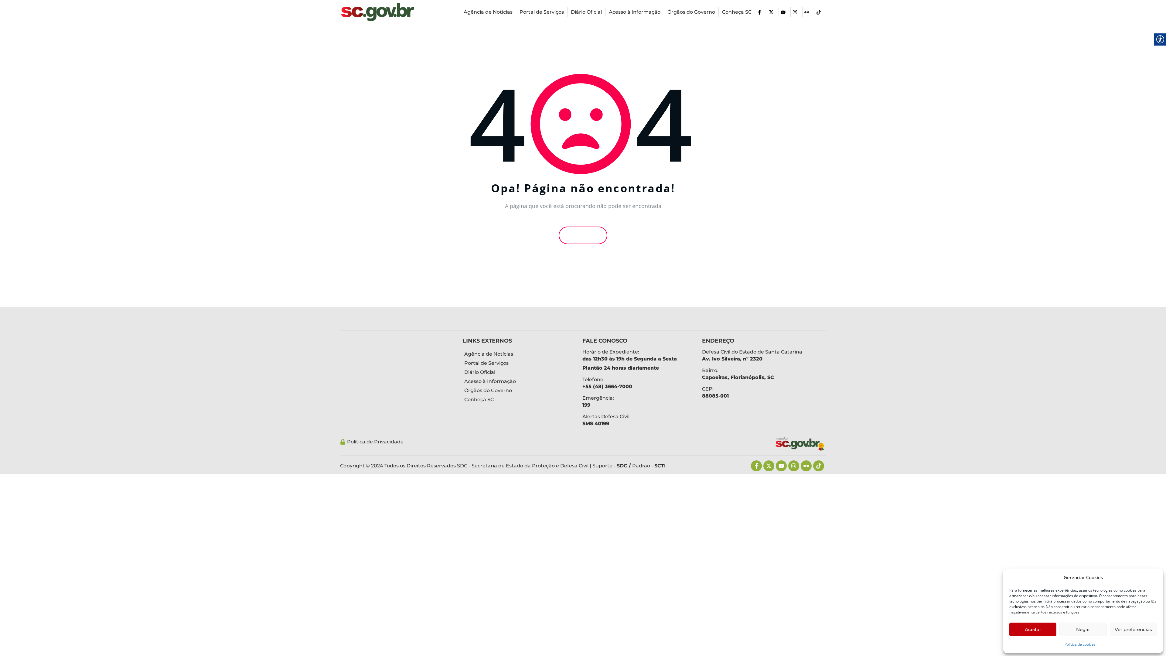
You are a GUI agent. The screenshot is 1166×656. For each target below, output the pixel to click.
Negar (1083, 629)
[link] (377, 12)
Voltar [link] (585, 235)
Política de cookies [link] (1080, 644)
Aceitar (1033, 629)
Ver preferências (1133, 629)
